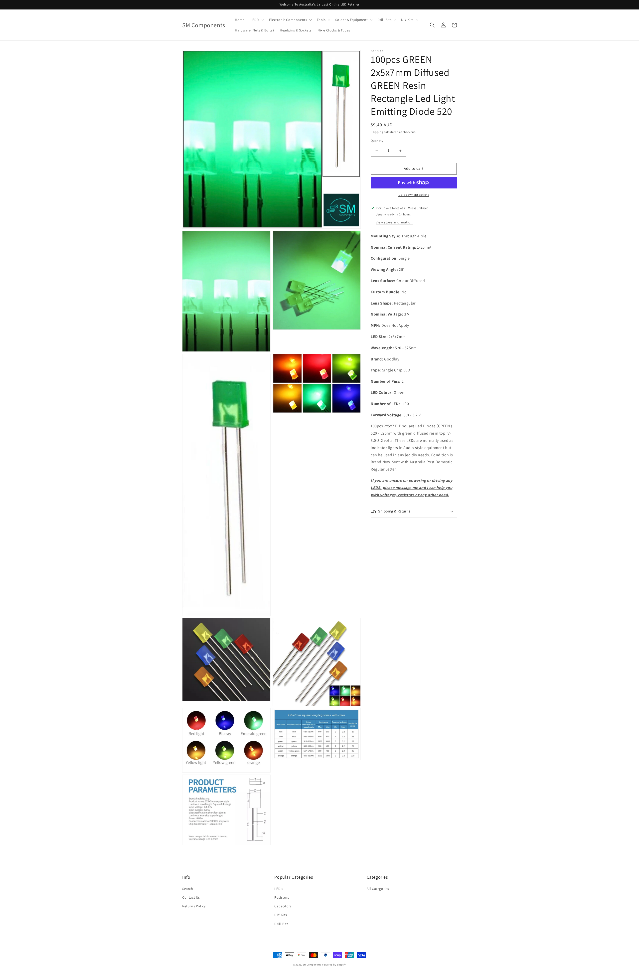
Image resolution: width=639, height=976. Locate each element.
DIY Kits (280, 915)
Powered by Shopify (334, 964)
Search (187, 888)
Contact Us (191, 897)
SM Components (312, 964)
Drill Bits (281, 924)
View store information (394, 222)
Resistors (281, 897)
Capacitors (283, 906)
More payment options (413, 194)
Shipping (377, 132)
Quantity (377, 141)
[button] (257, 19)
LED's (278, 888)
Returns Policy (193, 906)
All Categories (378, 888)
